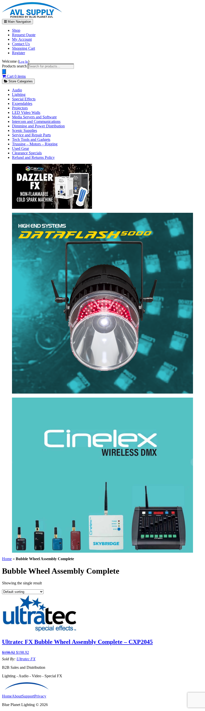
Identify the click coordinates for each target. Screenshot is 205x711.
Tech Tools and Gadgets (31, 139)
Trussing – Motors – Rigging (35, 144)
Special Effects (24, 99)
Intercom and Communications (36, 121)
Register (18, 53)
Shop (16, 30)
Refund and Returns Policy (33, 157)
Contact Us (21, 44)
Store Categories (20, 81)
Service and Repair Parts (31, 135)
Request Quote (24, 35)
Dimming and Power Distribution (38, 126)
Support (28, 696)
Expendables (22, 103)
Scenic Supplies (24, 130)
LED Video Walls (26, 112)
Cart (16, 76)
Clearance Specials (27, 153)
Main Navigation (19, 21)
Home (7, 559)
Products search (15, 66)
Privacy (40, 696)
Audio (17, 90)
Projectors (20, 108)
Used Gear (20, 148)
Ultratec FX (26, 659)
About (17, 696)
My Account (22, 39)
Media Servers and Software (34, 117)
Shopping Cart (23, 48)
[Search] (4, 71)
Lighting (19, 94)
